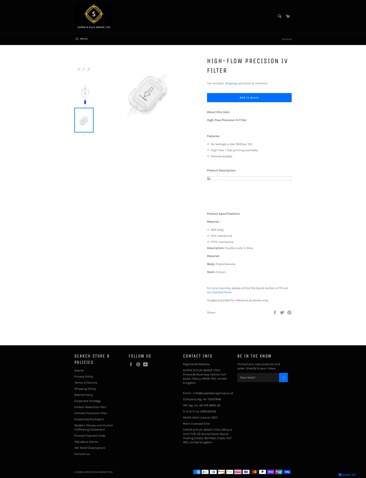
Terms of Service (85, 382)
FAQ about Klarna (86, 441)
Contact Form (222, 292)
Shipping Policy (85, 388)
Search (79, 370)
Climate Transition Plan (90, 413)
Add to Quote (249, 97)
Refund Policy (83, 395)
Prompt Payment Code (89, 435)
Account (287, 39)
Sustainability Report (89, 419)
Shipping (231, 83)
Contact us (82, 454)
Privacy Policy (83, 376)
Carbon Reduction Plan (90, 407)
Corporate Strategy (87, 401)
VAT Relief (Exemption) (89, 448)
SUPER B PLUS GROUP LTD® (98, 472)
